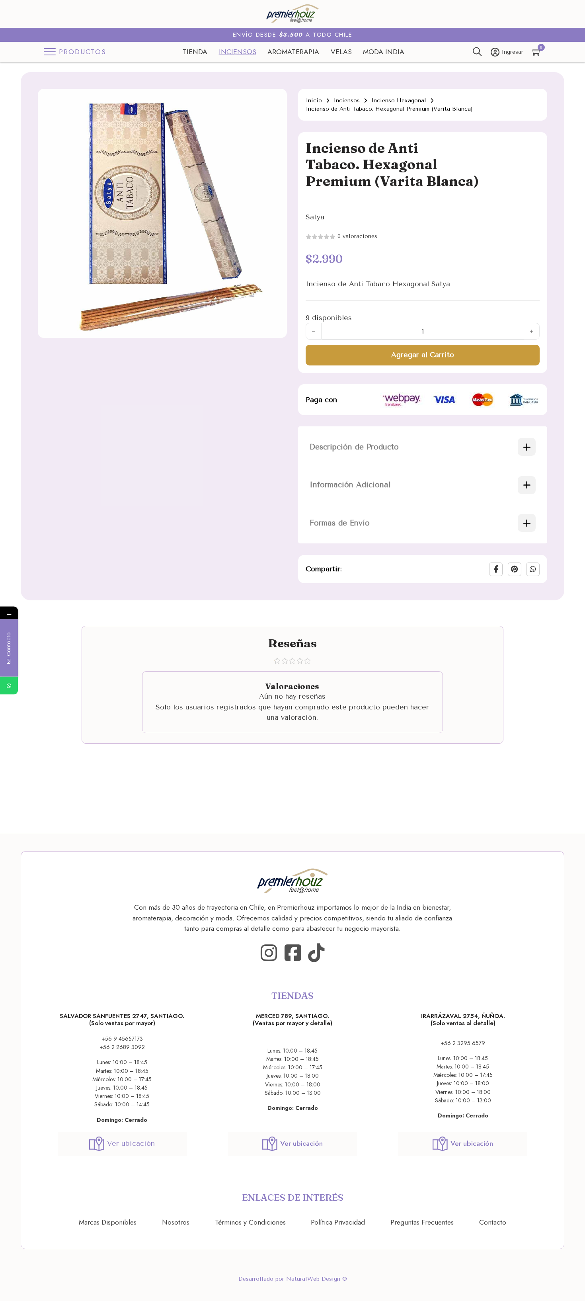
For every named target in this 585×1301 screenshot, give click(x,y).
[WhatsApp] (533, 569)
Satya (315, 217)
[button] (276, 99)
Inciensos (237, 52)
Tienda (195, 52)
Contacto (492, 1222)
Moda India (383, 52)
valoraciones (357, 236)
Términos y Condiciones (250, 1222)
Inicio (314, 100)
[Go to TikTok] (316, 953)
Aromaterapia (293, 52)
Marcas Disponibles (107, 1222)
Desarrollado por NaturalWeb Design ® (292, 1279)
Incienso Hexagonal (398, 100)
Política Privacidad (338, 1222)
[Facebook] (496, 569)
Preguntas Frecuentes (422, 1222)
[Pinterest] (514, 569)
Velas (341, 52)
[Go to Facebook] (293, 953)
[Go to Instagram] (269, 953)
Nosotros (175, 1222)
